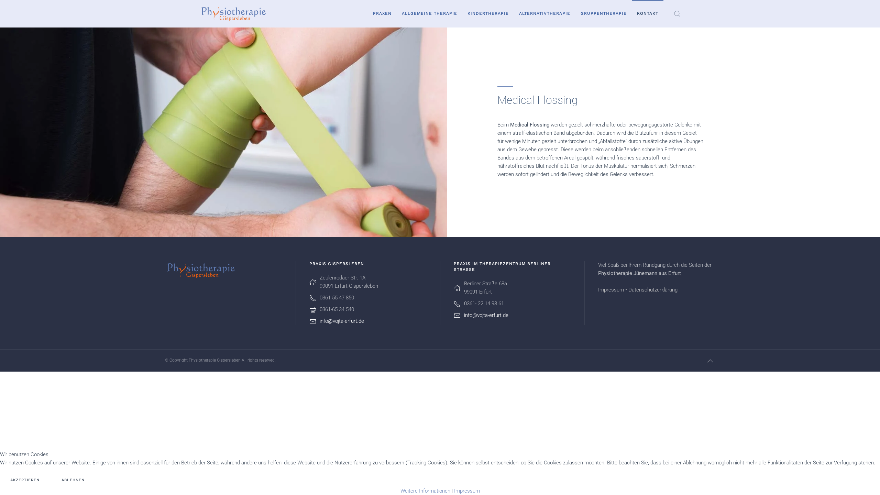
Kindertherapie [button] (488, 13)
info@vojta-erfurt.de (342, 321)
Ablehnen (73, 480)
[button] (677, 14)
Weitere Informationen (425, 491)
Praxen (382, 13)
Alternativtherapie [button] (544, 13)
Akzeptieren (25, 480)
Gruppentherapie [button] (604, 13)
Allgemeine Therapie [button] (429, 13)
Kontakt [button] (647, 13)
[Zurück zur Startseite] (233, 14)
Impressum (611, 290)
